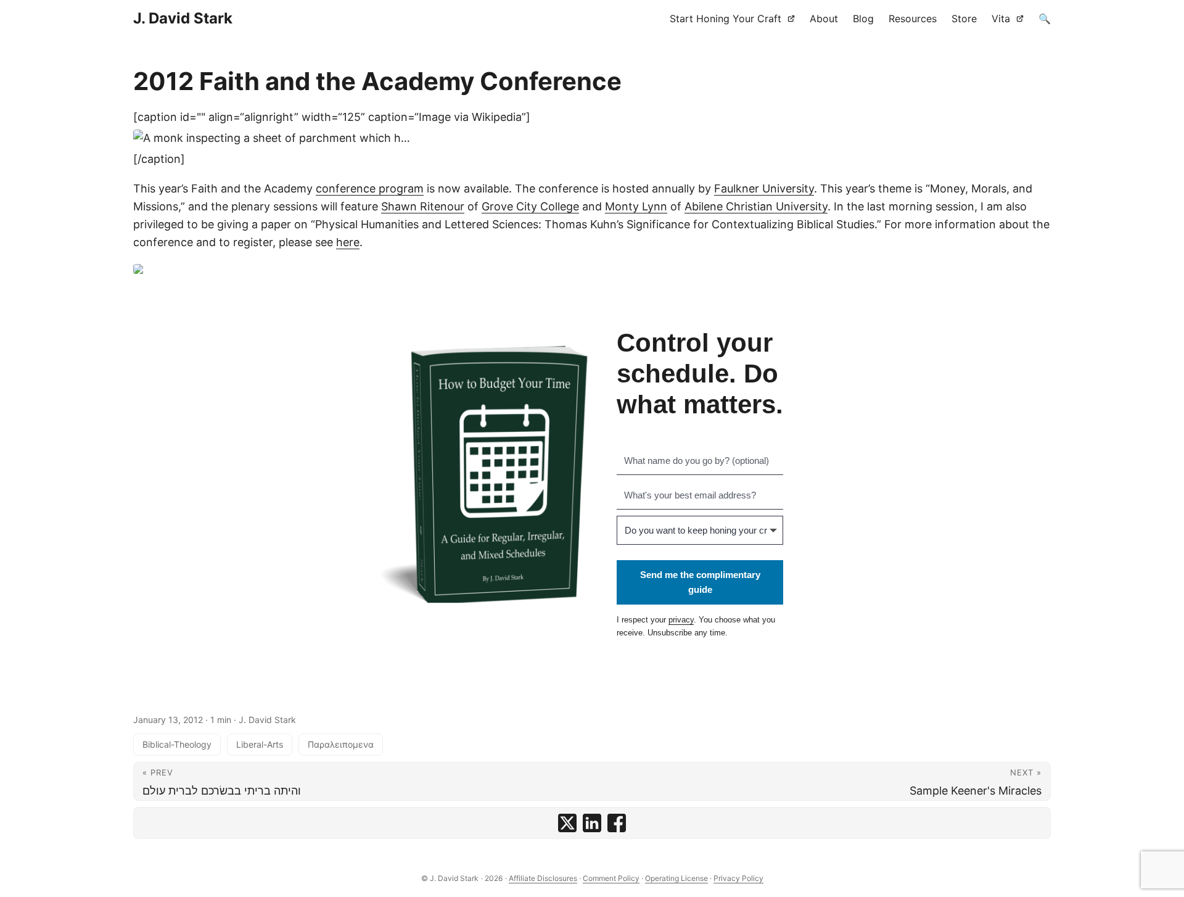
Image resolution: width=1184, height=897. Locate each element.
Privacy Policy (738, 878)
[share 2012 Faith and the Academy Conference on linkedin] (592, 823)
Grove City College (530, 206)
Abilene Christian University (756, 206)
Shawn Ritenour (422, 206)
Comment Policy (611, 878)
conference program (370, 188)
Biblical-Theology (177, 744)
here (348, 242)
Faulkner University (764, 188)
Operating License (676, 878)
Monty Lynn (636, 206)
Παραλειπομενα (341, 744)
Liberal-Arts (259, 744)
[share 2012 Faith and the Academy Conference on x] (567, 823)
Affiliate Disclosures (543, 878)
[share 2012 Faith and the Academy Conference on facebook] (616, 823)
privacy (681, 619)
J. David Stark (182, 18)
